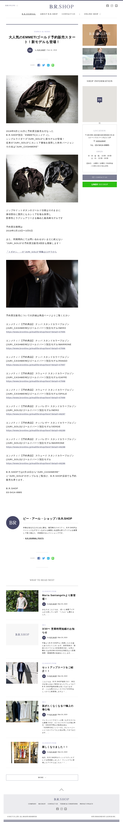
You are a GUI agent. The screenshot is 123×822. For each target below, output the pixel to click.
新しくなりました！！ (55, 747)
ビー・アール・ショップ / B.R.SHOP (47, 518)
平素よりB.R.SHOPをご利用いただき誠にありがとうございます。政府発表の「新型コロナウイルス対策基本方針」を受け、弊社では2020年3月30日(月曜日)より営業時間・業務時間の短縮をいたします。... (59, 648)
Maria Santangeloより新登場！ (59, 597)
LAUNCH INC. (111, 816)
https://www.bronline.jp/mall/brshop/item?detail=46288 (35, 447)
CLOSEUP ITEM (49, 591)
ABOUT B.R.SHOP (49, 14)
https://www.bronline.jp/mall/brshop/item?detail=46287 (35, 414)
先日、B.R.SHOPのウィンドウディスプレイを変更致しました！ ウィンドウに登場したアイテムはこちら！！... (58, 760)
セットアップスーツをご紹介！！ (57, 669)
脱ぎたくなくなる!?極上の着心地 (58, 708)
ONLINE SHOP (91, 14)
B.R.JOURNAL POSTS (34, 538)
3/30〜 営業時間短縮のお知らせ (58, 630)
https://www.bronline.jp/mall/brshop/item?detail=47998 (35, 381)
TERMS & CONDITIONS (69, 804)
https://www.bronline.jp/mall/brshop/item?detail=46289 (35, 430)
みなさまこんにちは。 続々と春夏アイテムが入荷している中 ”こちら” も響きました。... (58, 612)
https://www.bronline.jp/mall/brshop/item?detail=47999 (35, 397)
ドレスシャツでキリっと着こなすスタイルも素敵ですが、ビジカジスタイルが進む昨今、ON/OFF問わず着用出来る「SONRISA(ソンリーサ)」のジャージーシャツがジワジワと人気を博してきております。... (59, 726)
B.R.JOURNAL (29, 14)
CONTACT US (68, 14)
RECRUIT (42, 804)
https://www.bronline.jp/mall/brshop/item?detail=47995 (35, 332)
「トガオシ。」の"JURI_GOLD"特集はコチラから (31, 252)
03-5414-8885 (102, 145)
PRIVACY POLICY (86, 804)
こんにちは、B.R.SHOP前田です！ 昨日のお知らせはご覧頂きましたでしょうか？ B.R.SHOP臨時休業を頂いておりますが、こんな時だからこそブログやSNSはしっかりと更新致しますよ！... (59, 686)
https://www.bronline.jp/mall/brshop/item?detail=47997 (35, 365)
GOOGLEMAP (101, 141)
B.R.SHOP (41, 50)
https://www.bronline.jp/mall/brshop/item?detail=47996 (35, 348)
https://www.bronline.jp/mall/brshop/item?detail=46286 (35, 463)
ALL (44, 625)
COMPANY (32, 804)
